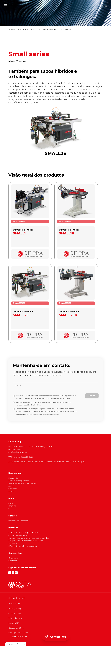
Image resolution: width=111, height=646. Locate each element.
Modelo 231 (13, 623)
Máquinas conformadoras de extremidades (28, 538)
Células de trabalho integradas (22, 546)
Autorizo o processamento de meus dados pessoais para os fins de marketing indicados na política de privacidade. (43, 403)
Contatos (12, 560)
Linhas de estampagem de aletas (24, 532)
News (11, 491)
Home (11, 29)
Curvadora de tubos (48, 29)
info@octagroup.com (18, 452)
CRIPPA (33, 29)
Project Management (18, 480)
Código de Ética (16, 628)
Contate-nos (58, 636)
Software (12, 543)
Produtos (21, 29)
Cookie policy (14, 613)
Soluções (12, 489)
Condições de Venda (18, 633)
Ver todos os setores (18, 520)
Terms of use (14, 603)
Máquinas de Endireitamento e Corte (25, 540)
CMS (10, 503)
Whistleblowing (15, 618)
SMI (10, 509)
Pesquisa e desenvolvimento (22, 483)
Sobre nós (13, 478)
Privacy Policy (14, 608)
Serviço (11, 486)
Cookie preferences (15, 644)
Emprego (13, 558)
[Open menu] (5, 5)
